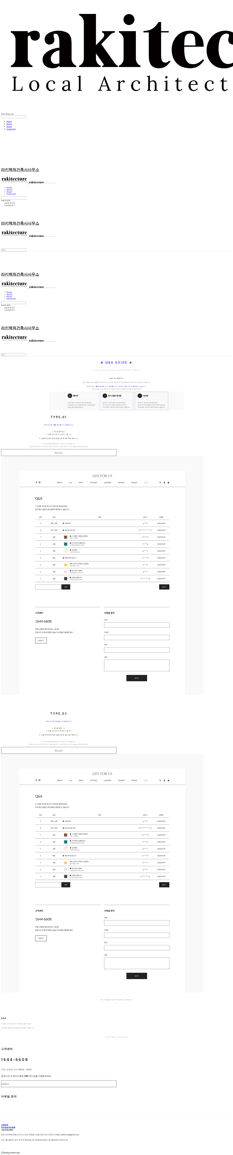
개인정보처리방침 (8, 1127)
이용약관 (4, 1125)
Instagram (11, 129)
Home (9, 121)
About (9, 126)
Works (9, 124)
